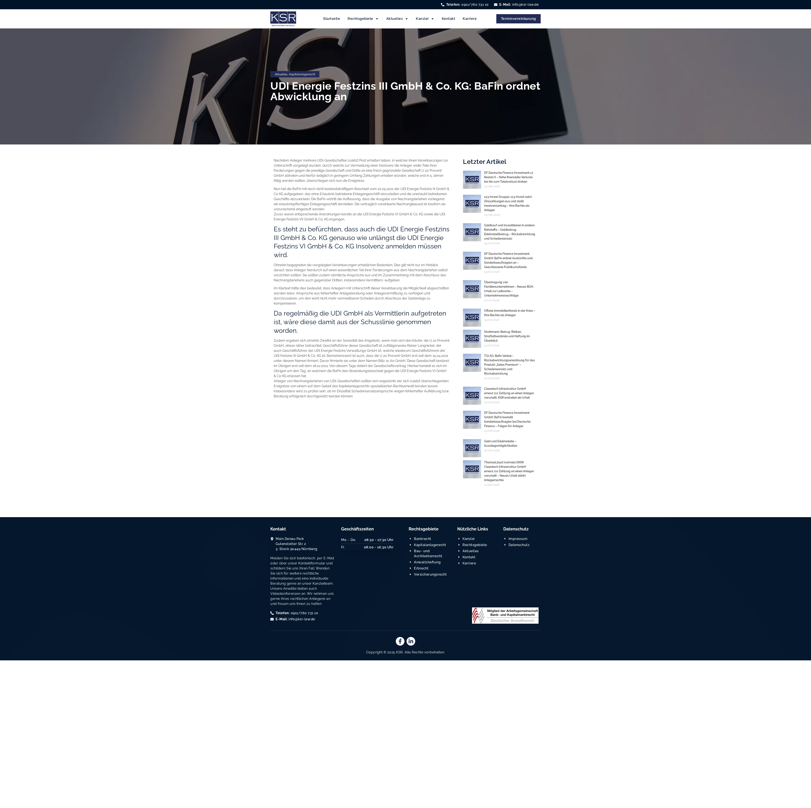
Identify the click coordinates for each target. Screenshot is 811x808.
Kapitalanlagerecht (302, 74)
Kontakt (448, 19)
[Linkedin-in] (411, 641)
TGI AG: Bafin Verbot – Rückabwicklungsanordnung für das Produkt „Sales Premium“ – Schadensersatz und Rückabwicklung (509, 364)
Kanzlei (422, 19)
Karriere (470, 19)
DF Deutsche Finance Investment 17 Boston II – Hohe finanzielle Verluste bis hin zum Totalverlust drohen (508, 177)
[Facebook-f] (400, 641)
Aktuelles (394, 19)
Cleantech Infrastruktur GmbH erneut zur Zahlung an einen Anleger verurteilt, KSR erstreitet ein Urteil (509, 393)
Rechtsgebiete (360, 19)
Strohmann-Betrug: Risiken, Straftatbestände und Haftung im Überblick (507, 336)
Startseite (331, 19)
